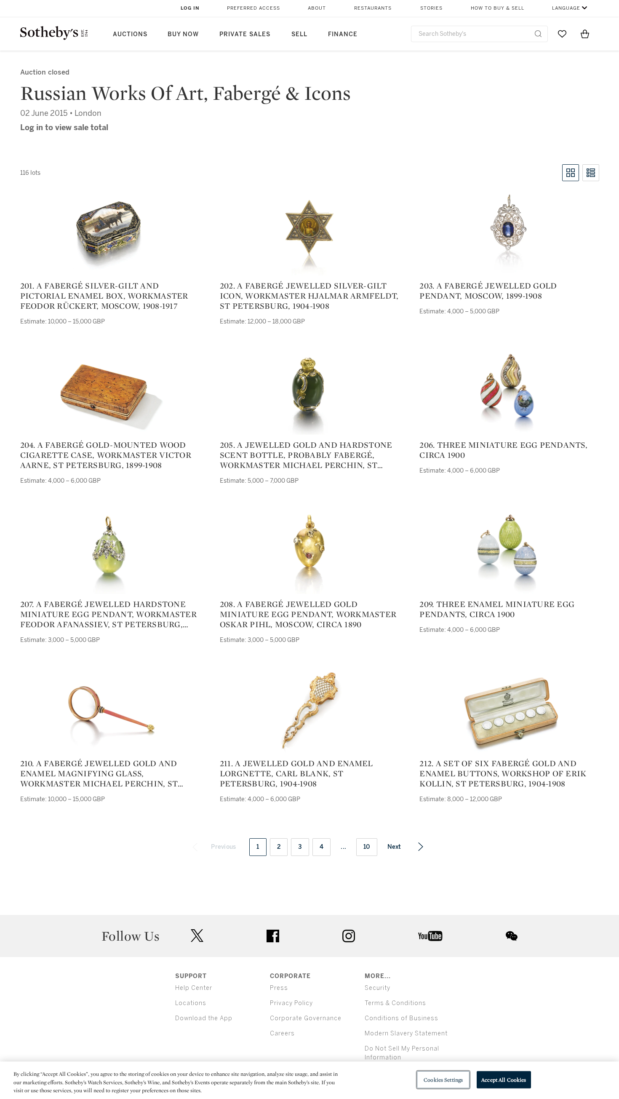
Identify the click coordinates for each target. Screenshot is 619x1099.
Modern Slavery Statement (406, 1033)
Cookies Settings (443, 1079)
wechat (512, 936)
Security (377, 988)
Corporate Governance (306, 1018)
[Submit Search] (538, 33)
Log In (190, 8)
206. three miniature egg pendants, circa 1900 (503, 450)
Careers (282, 1033)
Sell (299, 34)
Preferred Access (253, 8)
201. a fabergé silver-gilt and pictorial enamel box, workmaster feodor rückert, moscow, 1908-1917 (104, 296)
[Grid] (570, 172)
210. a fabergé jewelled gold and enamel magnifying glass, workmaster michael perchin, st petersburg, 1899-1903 (99, 773)
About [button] (317, 8)
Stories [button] (431, 8)
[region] (309, 1080)
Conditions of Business (401, 1018)
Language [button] (566, 8)
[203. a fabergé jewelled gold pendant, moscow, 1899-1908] (509, 233)
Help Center (193, 988)
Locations (190, 1003)
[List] (590, 172)
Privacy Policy (291, 1003)
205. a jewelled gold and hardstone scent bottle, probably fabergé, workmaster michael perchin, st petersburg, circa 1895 (306, 455)
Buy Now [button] (183, 34)
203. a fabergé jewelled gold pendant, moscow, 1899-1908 (488, 291)
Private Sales (244, 34)
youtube (430, 936)
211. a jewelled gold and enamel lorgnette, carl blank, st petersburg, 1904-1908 (296, 773)
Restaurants (373, 8)
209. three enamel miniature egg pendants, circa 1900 (496, 609)
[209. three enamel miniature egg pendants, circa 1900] (509, 552)
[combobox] (479, 34)
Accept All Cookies (503, 1079)
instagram (348, 936)
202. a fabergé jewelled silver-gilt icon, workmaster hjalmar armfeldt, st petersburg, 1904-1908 (309, 296)
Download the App (203, 1018)
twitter (197, 935)
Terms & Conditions (395, 1003)
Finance (343, 34)
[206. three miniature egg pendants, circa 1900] (509, 392)
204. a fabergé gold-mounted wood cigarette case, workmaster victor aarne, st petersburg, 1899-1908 (105, 455)
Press (279, 988)
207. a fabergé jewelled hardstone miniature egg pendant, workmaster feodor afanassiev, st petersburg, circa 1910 (108, 614)
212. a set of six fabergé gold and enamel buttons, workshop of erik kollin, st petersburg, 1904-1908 (502, 773)
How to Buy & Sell (497, 8)
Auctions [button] (130, 34)
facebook (273, 936)
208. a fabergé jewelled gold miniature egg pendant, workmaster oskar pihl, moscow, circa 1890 (308, 614)
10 (366, 846)
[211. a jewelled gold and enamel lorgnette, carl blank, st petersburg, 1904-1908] (309, 711)
